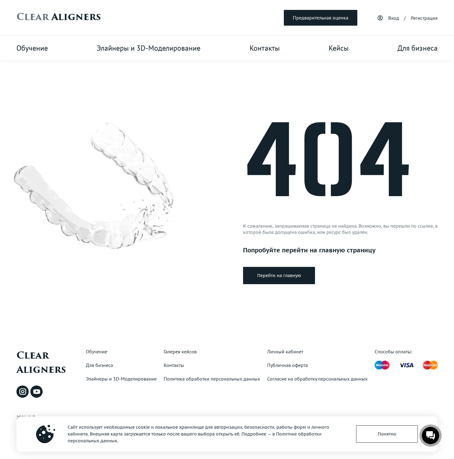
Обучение (32, 48)
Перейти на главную (279, 275)
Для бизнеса (417, 48)
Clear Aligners (41, 362)
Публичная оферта (287, 365)
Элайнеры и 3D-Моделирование (148, 48)
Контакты (265, 48)
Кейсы (339, 48)
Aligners (58, 17)
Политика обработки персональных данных (212, 379)
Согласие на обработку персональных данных (317, 379)
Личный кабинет (285, 351)
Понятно (387, 434)
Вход (393, 18)
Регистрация (424, 18)
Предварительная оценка (320, 18)
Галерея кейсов (180, 351)
